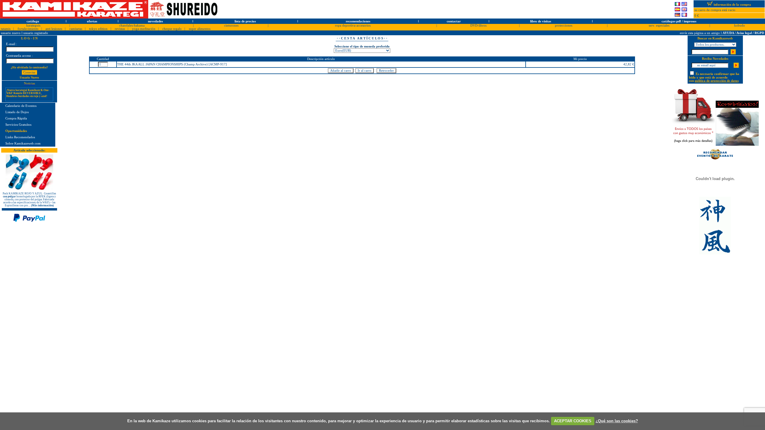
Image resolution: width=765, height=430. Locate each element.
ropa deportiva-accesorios (353, 25)
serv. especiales (659, 25)
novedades (155, 21)
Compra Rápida (16, 118)
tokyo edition (98, 28)
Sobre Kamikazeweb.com (23, 143)
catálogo (33, 21)
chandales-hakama (132, 25)
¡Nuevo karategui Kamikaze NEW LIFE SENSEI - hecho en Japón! (26, 100)
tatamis (5, 28)
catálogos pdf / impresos (679, 21)
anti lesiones (53, 28)
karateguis (33, 25)
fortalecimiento (28, 28)
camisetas (75, 28)
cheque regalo (172, 28)
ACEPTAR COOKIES (572, 421)
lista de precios (245, 21)
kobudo (739, 25)
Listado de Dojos (17, 112)
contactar (454, 21)
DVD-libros (478, 25)
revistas (120, 28)
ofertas (92, 21)
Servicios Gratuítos (18, 124)
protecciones (563, 25)
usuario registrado (35, 33)
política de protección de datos (717, 80)
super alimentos (199, 28)
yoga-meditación (143, 28)
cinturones (231, 25)
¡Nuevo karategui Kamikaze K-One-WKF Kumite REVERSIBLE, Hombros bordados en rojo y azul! (27, 89)
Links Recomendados (20, 137)
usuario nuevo (11, 33)
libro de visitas (540, 21)
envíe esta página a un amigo (700, 33)
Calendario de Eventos (20, 106)
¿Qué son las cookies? (617, 421)
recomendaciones (358, 21)
